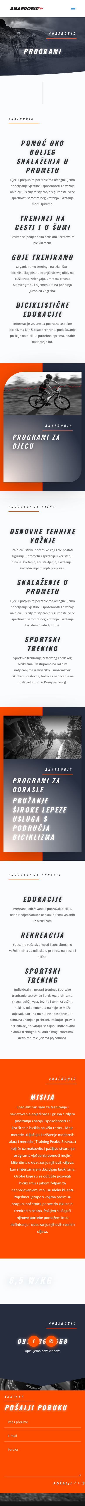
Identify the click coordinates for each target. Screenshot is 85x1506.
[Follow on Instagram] (51, 1341)
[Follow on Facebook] (33, 1341)
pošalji (63, 1483)
